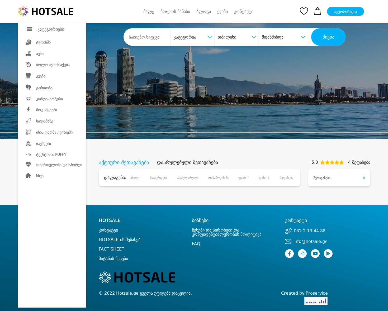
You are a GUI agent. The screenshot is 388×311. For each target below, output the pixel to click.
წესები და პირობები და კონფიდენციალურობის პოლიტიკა (227, 232)
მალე (148, 11)
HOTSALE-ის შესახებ (119, 239)
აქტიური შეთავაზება (124, 162)
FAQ (196, 243)
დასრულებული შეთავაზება (187, 162)
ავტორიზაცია (345, 12)
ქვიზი (222, 11)
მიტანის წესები (113, 258)
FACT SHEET (111, 249)
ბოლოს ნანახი (175, 11)
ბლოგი (203, 11)
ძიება (328, 37)
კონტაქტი (243, 12)
